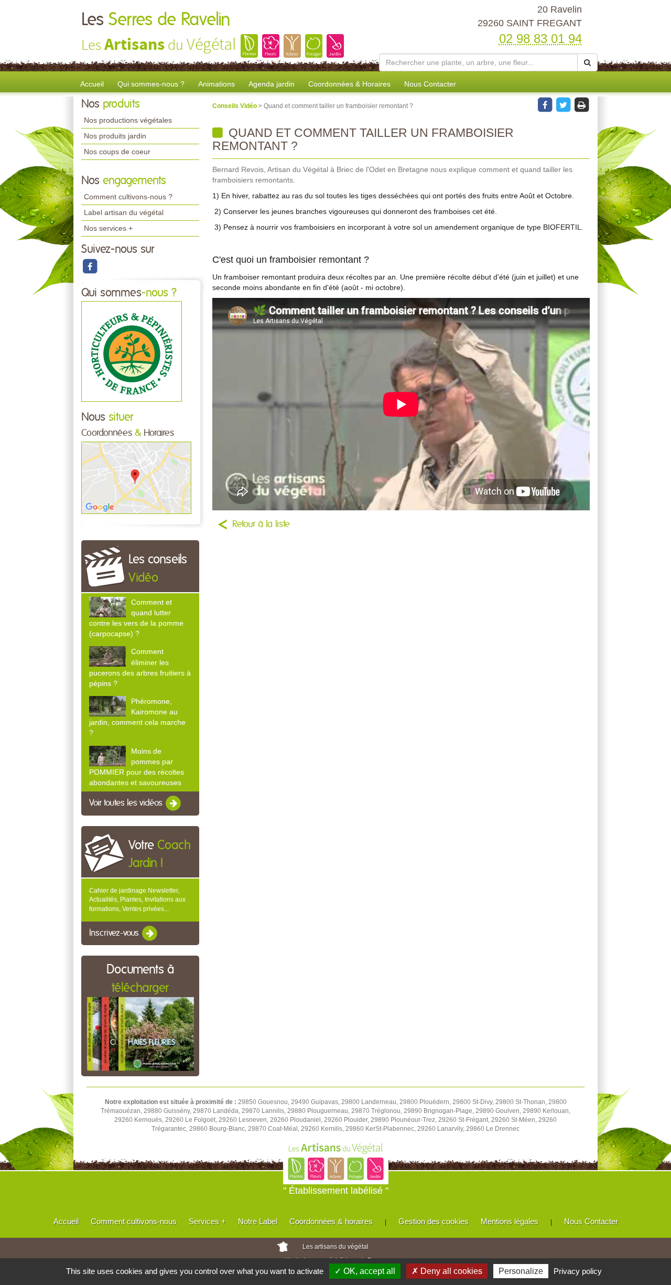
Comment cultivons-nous (134, 1221)
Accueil (92, 84)
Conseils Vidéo (235, 106)
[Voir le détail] (107, 607)
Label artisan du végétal (124, 212)
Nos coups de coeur (117, 151)
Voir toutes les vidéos (127, 803)
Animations (216, 84)
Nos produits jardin (115, 136)
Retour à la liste (261, 524)
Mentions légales (509, 1221)
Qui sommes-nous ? (151, 84)
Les (156, 20)
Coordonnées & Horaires (349, 84)
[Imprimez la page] (581, 104)
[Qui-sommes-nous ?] (131, 351)
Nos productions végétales (128, 120)
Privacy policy (578, 1271)
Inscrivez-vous (115, 933)
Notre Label (257, 1221)
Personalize (521, 1271)
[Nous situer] (136, 477)
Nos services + (108, 228)
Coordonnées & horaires (331, 1221)
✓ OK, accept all (364, 1271)
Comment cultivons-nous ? (128, 196)
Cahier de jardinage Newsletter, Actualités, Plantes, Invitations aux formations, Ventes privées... (137, 899)
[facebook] (89, 266)
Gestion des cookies (433, 1221)
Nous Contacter (430, 84)
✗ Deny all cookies (447, 1271)
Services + (207, 1221)
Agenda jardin (271, 84)
